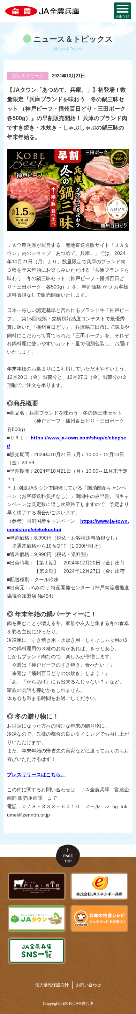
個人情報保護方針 (52, 984)
